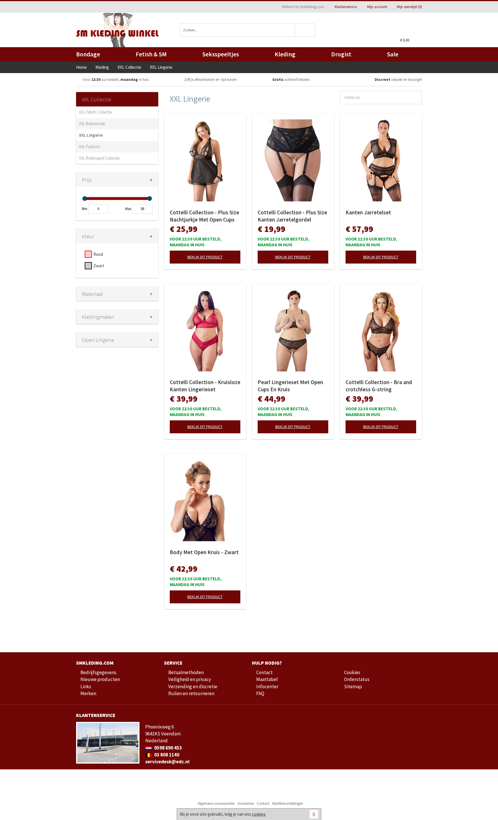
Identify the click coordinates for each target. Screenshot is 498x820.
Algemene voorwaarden (216, 803)
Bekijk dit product (204, 257)
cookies (259, 814)
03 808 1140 (166, 755)
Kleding (285, 54)
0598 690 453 (167, 748)
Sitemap (353, 686)
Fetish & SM (151, 54)
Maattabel (267, 679)
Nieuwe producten (100, 679)
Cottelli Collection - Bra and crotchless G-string (379, 386)
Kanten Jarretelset (368, 212)
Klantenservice (346, 6)
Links (85, 686)
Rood (98, 254)
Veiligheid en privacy (189, 679)
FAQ (260, 693)
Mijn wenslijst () (409, 6)
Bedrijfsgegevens (98, 672)
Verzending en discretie (192, 686)
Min (84, 208)
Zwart (98, 265)
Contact (264, 672)
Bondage (88, 54)
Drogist (341, 54)
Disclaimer (246, 803)
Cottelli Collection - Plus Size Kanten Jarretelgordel (292, 216)
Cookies (352, 672)
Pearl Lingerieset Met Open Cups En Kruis (290, 386)
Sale (392, 54)
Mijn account (377, 6)
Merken (88, 693)
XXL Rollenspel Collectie (99, 158)
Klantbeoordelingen (287, 803)
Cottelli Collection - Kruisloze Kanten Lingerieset (205, 386)
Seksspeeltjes (220, 54)
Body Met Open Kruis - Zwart (204, 552)
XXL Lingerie (91, 135)
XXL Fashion (89, 146)
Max (128, 208)
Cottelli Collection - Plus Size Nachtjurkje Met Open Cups (204, 216)
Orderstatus (356, 679)
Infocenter (267, 686)
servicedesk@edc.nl (167, 761)
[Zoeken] (305, 30)
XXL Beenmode (92, 123)
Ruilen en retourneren (191, 693)
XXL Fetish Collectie (95, 112)
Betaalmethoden (186, 672)
